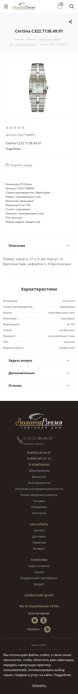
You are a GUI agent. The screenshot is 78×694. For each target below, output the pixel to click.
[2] (12, 128)
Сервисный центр (39, 595)
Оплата (39, 530)
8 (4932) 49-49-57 (39, 453)
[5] (23, 128)
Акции (39, 572)
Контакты (39, 513)
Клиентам (39, 560)
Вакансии (39, 477)
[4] (19, 128)
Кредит (39, 584)
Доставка (39, 536)
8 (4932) (38, 438)
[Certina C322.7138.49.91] (39, 88)
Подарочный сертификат (39, 578)
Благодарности (39, 483)
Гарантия (39, 542)
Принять (39, 686)
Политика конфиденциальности (39, 489)
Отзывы (39, 501)
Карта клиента (39, 566)
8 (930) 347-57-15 (39, 458)
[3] (15, 128)
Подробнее (62, 675)
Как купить (39, 524)
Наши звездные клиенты (39, 495)
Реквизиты (39, 507)
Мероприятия (39, 471)
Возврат (39, 548)
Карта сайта (39, 645)
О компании (39, 464)
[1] (8, 128)
